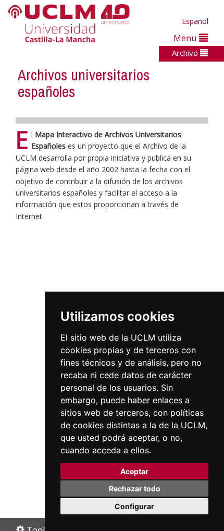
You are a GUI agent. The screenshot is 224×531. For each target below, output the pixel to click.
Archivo (186, 52)
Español (195, 21)
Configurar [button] (134, 506)
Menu (186, 38)
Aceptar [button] (134, 471)
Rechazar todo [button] (134, 488)
